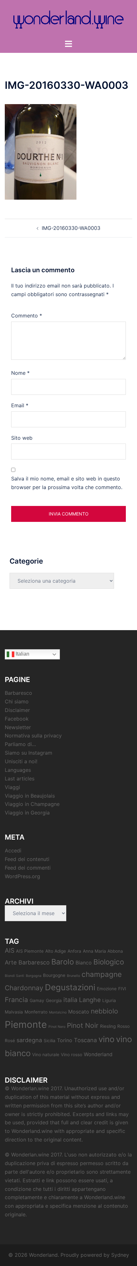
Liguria (109, 1000)
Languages (18, 770)
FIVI (122, 988)
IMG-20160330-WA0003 (71, 228)
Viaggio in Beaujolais (30, 796)
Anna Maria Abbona (103, 951)
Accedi (13, 850)
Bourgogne (54, 975)
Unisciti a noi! (21, 761)
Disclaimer (17, 710)
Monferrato (36, 1011)
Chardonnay (24, 988)
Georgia (54, 1000)
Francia (16, 1000)
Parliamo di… (20, 744)
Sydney (120, 1255)
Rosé (10, 1040)
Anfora (74, 951)
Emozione (107, 988)
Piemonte (26, 1024)
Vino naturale (45, 1054)
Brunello (73, 976)
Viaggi (12, 787)
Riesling (108, 1026)
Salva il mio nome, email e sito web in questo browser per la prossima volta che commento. (66, 482)
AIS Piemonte (30, 951)
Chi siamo (17, 701)
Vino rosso (71, 1054)
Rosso (123, 1026)
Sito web (21, 438)
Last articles (19, 778)
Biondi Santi (14, 976)
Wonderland (98, 1054)
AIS (9, 950)
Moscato (78, 1011)
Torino (64, 1040)
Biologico (108, 961)
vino (106, 1039)
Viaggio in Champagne (32, 804)
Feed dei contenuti (27, 859)
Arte (11, 962)
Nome (20, 373)
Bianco (84, 962)
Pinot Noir (82, 1025)
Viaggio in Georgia (27, 812)
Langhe (90, 1000)
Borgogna (33, 976)
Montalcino (58, 1012)
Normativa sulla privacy (33, 735)
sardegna (29, 1039)
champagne (102, 974)
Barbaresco (18, 693)
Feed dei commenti (28, 867)
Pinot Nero (56, 1027)
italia (70, 1000)
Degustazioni (70, 987)
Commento (26, 315)
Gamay (37, 1000)
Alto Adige (55, 951)
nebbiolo (104, 1011)
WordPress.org (22, 876)
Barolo (62, 961)
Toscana (85, 1039)
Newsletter (18, 727)
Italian (21, 654)
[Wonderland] (68, 19)
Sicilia (49, 1040)
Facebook (17, 718)
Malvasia (14, 1011)
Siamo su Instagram (28, 753)
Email (19, 405)
